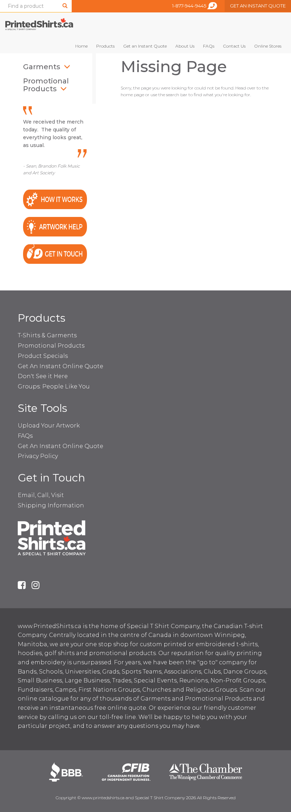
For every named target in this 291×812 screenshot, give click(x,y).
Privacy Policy (38, 456)
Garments (41, 66)
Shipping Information (51, 505)
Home (81, 46)
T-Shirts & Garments (47, 335)
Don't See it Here (43, 376)
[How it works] (55, 199)
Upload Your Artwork (49, 425)
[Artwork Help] (55, 226)
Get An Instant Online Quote (60, 366)
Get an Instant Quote (145, 46)
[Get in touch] (55, 253)
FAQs (208, 46)
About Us (184, 46)
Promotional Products (46, 85)
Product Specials (43, 356)
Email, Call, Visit (41, 495)
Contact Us (234, 46)
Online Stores (267, 46)
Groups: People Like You (54, 386)
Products (105, 46)
